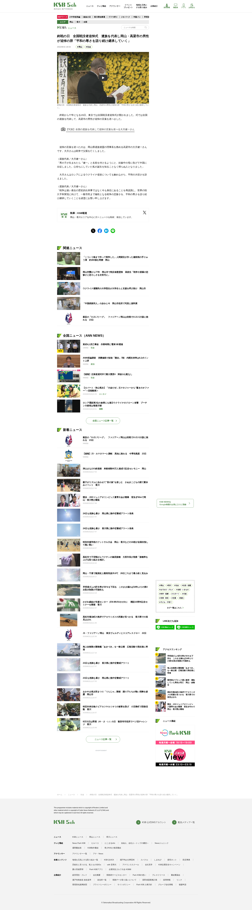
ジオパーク (125, 17)
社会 (89, 47)
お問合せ (192, 7)
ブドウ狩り (113, 17)
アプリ (183, 7)
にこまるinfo (110, 843)
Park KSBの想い (139, 875)
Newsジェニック (162, 843)
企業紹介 (154, 6)
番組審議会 (175, 875)
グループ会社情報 (165, 884)
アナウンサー (114, 6)
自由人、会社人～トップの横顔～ (135, 843)
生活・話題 (187, 585)
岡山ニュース (94, 837)
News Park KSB (78, 843)
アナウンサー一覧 (79, 854)
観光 (181, 598)
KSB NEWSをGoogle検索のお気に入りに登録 (172, 503)
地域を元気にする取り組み (141, 6)
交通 (174, 598)
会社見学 (148, 865)
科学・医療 (165, 594)
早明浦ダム (148, 17)
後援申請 (182, 884)
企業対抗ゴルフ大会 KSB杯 (120, 869)
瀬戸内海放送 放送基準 (81, 880)
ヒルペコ (95, 843)
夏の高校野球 (77, 869)
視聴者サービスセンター (116, 875)
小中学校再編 (74, 17)
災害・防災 (165, 598)
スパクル (144, 860)
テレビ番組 (101, 6)
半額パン (137, 17)
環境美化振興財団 (79, 884)
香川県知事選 (100, 17)
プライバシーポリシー (102, 884)
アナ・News (98, 854)
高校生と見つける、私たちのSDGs (86, 865)
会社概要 (96, 875)
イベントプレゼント (128, 6)
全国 (85, 22)
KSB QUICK (109, 860)
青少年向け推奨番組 (112, 848)
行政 (185, 594)
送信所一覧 (101, 880)
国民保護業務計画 (149, 880)
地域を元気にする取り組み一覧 (85, 860)
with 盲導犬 (111, 865)
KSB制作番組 (93, 848)
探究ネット (172, 860)
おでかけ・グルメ (167, 590)
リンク (179, 880)
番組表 (175, 7)
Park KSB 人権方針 (144, 884)
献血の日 (87, 17)
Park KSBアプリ (96, 869)
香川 (78, 22)
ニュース (90, 6)
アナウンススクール (130, 865)
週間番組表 (77, 848)
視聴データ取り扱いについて (124, 880)
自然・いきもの (183, 590)
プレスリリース (158, 875)
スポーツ (176, 594)
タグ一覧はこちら (174, 608)
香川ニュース (111, 837)
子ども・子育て (166, 602)
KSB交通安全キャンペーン (169, 865)
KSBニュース (77, 837)
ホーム (59, 795)
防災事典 (186, 860)
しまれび (157, 860)
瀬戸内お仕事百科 (127, 860)
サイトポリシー (123, 884)
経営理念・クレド (79, 875)
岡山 (71, 22)
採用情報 (167, 7)
